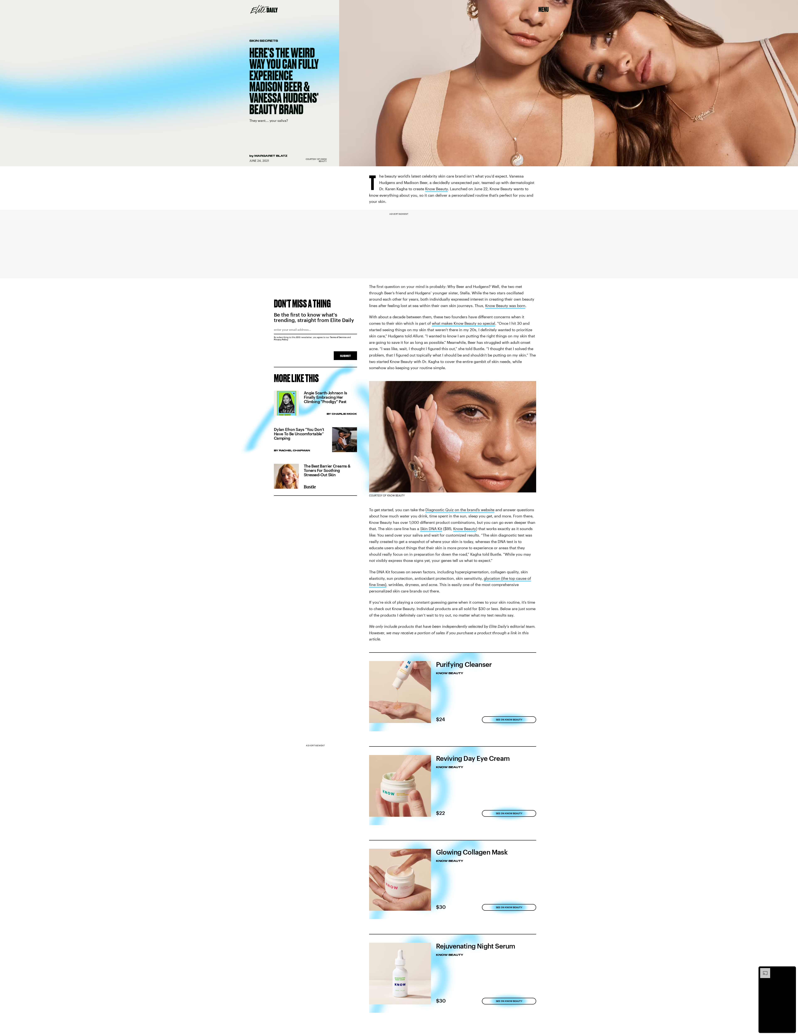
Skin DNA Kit (431, 528)
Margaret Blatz (270, 155)
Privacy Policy (281, 339)
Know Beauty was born (505, 305)
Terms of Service (338, 337)
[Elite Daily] (264, 9)
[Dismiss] (791, 970)
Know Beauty (436, 188)
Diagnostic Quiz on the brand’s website (459, 509)
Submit (345, 355)
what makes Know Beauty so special (463, 323)
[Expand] (763, 970)
